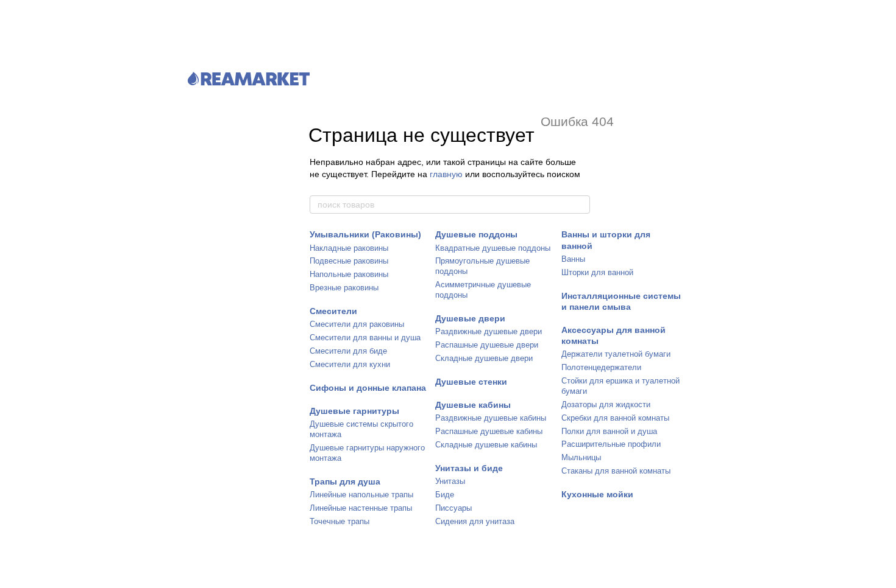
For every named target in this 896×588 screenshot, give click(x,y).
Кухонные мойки (597, 494)
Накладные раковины (349, 248)
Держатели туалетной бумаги (615, 354)
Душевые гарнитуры (354, 411)
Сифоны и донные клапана (368, 388)
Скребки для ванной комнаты (615, 417)
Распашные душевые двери (486, 344)
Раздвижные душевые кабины (490, 417)
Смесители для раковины (357, 324)
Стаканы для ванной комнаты (615, 470)
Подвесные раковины (349, 260)
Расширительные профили (611, 444)
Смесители (333, 311)
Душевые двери (470, 318)
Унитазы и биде (469, 468)
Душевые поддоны (476, 234)
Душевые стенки (471, 382)
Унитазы (450, 481)
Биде (444, 494)
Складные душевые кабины (486, 444)
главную (446, 174)
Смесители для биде (348, 350)
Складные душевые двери (484, 358)
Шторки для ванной (597, 272)
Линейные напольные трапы (361, 494)
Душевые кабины (473, 405)
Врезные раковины (344, 287)
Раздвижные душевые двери (488, 331)
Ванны (573, 259)
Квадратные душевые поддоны (492, 248)
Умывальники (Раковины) (365, 234)
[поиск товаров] (580, 204)
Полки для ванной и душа (609, 431)
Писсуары (453, 508)
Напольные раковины (349, 274)
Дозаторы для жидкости (605, 404)
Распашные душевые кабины (488, 431)
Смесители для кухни (350, 364)
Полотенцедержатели (601, 367)
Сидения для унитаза (474, 521)
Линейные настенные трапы (361, 508)
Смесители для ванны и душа (365, 337)
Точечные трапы (339, 521)
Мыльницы (581, 457)
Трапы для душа (345, 481)
